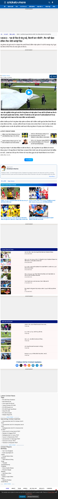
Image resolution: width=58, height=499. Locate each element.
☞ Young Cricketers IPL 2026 (8, 405)
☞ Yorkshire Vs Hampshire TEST (9, 442)
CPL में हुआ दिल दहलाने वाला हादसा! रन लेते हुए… (34, 346)
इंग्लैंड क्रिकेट (32, 6)
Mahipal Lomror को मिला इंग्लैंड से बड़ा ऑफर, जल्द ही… (36, 353)
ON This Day (33, 488)
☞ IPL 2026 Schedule (6, 412)
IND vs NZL (12, 34)
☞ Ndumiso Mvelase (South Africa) (6, 480)
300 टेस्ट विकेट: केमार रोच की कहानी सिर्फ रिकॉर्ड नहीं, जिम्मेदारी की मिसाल (39, 252)
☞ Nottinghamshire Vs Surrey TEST (10, 435)
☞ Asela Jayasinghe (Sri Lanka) (7, 453)
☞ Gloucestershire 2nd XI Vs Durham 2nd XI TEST (12, 421)
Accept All (22, 496)
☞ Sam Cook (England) (7, 450)
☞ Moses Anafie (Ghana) (7, 468)
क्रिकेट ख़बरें (10, 6)
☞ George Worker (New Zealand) (7, 456)
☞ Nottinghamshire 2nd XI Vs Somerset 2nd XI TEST (12, 428)
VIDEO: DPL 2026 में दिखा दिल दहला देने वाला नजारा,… (36, 324)
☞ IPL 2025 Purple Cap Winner (8, 409)
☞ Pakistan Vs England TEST (8, 433)
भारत (17, 6)
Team (19, 488)
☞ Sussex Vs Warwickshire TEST (9, 437)
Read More (29, 159)
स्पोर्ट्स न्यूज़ (47, 6)
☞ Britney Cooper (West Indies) (7, 477)
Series (25, 488)
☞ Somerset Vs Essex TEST (8, 440)
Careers (49, 488)
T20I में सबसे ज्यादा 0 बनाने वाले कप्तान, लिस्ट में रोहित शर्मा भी (37, 281)
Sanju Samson (11, 181)
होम (4, 6)
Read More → (52, 176)
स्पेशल (54, 6)
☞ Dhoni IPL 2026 (5, 411)
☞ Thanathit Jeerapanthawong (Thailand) (5, 463)
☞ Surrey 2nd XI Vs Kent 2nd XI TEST (10, 431)
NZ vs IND (3, 181)
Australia (23, 6)
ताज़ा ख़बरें (6, 34)
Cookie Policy (29, 493)
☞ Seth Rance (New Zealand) (6, 473)
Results (41, 488)
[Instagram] (25, 365)
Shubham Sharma (6, 75)
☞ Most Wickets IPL (6, 401)
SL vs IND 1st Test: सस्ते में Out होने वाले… (34, 331)
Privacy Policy (51, 492)
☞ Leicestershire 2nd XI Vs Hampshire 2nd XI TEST (12, 425)
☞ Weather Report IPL (6, 414)
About (13, 488)
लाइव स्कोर (40, 6)
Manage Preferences (33, 496)
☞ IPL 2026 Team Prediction (8, 399)
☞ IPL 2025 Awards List (7, 407)
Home (7, 488)
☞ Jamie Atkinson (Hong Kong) (7, 460)
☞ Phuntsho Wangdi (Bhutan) (6, 470)
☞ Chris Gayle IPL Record (7, 403)
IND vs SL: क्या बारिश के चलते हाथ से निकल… (34, 339)
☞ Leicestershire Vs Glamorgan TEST (10, 438)
